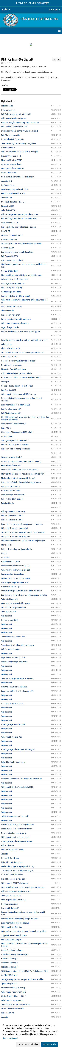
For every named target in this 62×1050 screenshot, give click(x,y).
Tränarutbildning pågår (10, 599)
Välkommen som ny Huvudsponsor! (15, 323)
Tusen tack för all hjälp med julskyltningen (17, 645)
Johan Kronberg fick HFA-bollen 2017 (15, 1004)
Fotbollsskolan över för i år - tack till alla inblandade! (21, 779)
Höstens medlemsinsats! (10, 490)
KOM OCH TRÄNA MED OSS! (12, 235)
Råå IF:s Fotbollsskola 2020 (11, 515)
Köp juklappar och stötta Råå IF (13, 879)
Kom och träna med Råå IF (11, 156)
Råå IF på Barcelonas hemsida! (13, 511)
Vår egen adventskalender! (11, 457)
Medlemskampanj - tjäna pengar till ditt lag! (18, 478)
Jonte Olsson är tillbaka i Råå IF (13, 637)
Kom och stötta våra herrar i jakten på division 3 (19, 919)
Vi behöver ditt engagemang (12, 1000)
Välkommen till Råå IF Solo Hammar (14, 883)
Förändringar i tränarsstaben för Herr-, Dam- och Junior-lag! (24, 340)
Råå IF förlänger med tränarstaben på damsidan (19, 214)
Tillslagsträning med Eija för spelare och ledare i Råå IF (22, 979)
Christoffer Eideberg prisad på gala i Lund (17, 824)
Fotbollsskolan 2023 (9, 239)
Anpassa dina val (10, 1038)
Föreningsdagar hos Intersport (13, 724)
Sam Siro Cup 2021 (8, 390)
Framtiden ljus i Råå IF (9, 223)
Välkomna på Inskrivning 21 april (13, 992)
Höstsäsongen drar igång (11, 292)
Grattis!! (4, 553)
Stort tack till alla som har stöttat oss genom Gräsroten (22, 474)
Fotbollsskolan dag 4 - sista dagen (14, 954)
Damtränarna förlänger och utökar (14, 662)
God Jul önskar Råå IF (9, 271)
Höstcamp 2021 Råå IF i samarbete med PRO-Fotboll (21, 377)
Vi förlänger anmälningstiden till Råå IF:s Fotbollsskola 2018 (24, 971)
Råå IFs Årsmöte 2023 (9, 256)
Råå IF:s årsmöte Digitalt (17, 59)
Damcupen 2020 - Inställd (10, 486)
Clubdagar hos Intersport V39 (12, 283)
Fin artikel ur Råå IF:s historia (12, 139)
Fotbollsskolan (7, 106)
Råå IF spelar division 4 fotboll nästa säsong (18, 227)
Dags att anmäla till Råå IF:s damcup (15, 923)
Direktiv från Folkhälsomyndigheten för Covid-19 (19, 470)
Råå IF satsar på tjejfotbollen (12, 850)
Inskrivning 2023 (7, 248)
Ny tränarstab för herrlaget (11, 365)
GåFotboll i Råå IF (8, 147)
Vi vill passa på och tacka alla (12, 168)
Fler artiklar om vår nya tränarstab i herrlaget (18, 361)
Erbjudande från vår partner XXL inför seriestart (19, 131)
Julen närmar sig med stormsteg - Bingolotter (18, 143)
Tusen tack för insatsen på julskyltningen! (17, 870)
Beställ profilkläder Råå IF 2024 (13, 193)
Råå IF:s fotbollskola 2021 (11, 409)
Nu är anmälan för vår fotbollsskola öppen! (17, 177)
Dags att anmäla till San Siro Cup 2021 (16, 405)
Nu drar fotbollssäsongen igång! (13, 833)
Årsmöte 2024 (6, 198)
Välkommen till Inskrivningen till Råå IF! (16, 570)
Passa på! (5, 382)
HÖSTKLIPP (5, 231)
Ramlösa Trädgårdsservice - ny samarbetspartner (20, 122)
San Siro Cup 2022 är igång (11, 287)
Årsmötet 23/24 (7, 181)
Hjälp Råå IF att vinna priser (11, 862)
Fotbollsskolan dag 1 (9, 967)
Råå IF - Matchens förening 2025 (13, 118)
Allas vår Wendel (7, 311)
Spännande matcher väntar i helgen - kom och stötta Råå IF (23, 931)
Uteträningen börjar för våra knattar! (15, 582)
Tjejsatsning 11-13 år (9, 983)
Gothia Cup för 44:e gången (12, 950)
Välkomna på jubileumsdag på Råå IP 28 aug (18, 394)
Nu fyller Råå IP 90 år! (9, 975)
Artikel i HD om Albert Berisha (12, 1008)
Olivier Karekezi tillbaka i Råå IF (13, 996)
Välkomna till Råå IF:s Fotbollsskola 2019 (17, 787)
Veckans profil (6, 616)
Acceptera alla (49, 1044)
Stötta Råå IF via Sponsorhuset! (13, 607)
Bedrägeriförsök (7, 503)
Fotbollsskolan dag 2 (9, 963)
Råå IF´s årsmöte (7, 845)
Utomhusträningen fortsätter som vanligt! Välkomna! (21, 591)
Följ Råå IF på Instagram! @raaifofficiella (16, 549)
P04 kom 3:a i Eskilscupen (11, 939)
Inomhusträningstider (9, 904)
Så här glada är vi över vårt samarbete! (16, 319)
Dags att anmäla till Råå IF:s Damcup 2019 (17, 691)
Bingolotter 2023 (7, 206)
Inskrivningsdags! (8, 110)
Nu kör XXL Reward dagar (11, 164)
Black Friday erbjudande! (10, 348)
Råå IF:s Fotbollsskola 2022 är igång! (15, 296)
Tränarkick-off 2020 (8, 612)
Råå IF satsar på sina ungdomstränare (15, 891)
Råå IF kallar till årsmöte (10, 135)
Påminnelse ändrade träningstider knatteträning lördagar (23, 541)
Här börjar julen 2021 (9, 357)
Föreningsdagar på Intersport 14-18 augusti (18, 749)
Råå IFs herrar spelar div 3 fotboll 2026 (16, 114)
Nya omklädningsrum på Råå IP (13, 260)
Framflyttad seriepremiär (10, 561)
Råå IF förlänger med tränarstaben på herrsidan (19, 218)
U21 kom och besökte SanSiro (13, 703)
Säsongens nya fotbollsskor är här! (14, 440)
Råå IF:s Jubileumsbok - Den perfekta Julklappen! (20, 331)
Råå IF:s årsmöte (7, 1013)
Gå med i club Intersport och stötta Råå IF (17, 386)
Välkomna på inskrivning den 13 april (15, 837)
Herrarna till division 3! (10, 908)
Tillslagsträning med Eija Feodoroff (14, 816)
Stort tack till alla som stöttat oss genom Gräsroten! (21, 275)
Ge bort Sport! (6, 436)
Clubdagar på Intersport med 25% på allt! (17, 432)
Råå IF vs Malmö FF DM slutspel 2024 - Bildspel (19, 152)
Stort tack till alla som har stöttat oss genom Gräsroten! (22, 352)
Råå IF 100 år (6, 428)
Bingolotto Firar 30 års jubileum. (13, 369)
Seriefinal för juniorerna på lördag (14, 687)
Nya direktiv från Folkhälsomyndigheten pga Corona (21, 482)
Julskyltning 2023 (8, 210)
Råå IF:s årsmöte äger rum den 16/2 (15, 445)
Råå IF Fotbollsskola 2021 (11, 413)
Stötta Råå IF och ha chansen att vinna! (16, 536)
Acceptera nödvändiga (28, 1044)
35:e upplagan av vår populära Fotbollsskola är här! (21, 243)
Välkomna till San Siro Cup (11, 737)
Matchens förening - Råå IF (11, 160)
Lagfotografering (7, 185)
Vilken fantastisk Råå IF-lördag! (13, 988)
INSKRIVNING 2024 (8, 172)
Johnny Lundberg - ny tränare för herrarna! (17, 678)
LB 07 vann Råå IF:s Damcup (12, 875)
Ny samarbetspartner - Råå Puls (13, 202)
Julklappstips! (6, 344)
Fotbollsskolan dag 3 (9, 958)
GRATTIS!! (5, 557)
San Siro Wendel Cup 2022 (11, 306)
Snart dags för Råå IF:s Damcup (13, 900)
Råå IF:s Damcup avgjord (10, 649)
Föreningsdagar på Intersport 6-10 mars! (16, 841)
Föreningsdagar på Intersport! (12, 495)
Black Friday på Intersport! (11, 465)
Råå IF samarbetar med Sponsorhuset (15, 449)
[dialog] (31, 1034)
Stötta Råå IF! (6, 545)
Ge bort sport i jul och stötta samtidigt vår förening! (21, 461)
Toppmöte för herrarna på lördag (14, 935)
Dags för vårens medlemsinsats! (13, 424)
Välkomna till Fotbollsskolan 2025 (14, 127)
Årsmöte (4, 854)
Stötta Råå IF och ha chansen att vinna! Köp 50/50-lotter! (23, 532)
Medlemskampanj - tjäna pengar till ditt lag (17, 866)
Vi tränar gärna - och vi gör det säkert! (15, 578)
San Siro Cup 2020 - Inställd (12, 499)
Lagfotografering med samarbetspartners (17, 252)
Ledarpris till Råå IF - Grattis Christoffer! (16, 829)
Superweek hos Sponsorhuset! (13, 574)
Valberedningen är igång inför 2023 (14, 279)
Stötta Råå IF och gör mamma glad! (14, 528)
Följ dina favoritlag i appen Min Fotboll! (16, 373)
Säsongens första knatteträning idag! (15, 566)
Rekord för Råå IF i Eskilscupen (13, 762)
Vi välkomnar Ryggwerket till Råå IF (14, 189)
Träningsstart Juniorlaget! (11, 895)
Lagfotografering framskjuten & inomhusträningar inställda (24, 595)
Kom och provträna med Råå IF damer (15, 603)
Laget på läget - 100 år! (10, 327)
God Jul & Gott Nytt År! (10, 858)
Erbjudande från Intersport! (11, 586)
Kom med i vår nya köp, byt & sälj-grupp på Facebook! (22, 524)
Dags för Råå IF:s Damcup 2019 (13, 657)
